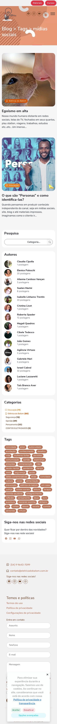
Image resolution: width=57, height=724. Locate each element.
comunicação (12, 459)
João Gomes (24, 341)
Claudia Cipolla (25, 261)
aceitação (11, 451)
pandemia (28, 468)
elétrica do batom (29, 485)
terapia (47, 489)
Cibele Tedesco (25, 332)
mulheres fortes (21, 455)
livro (45, 498)
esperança (39, 459)
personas (10, 510)
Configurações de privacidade (23, 612)
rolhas (16, 506)
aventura (10, 502)
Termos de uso (14, 603)
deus (36, 498)
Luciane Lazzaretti (27, 376)
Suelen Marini (24, 288)
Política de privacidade (19, 608)
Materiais (37, 3)
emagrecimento (34, 493)
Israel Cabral (24, 367)
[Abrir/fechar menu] (52, 14)
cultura (9, 481)
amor (22, 447)
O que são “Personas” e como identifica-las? (25, 197)
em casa (45, 485)
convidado (45, 476)
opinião (26, 459)
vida (8, 455)
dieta (8, 472)
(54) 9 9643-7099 (20, 564)
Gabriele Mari (24, 359)
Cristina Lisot (24, 305)
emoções (10, 464)
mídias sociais (23, 489)
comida (46, 506)
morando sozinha (27, 502)
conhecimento (27, 451)
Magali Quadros (26, 323)
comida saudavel (14, 493)
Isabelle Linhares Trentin (31, 297)
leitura (37, 489)
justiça (9, 489)
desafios (42, 451)
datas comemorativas (16, 476)
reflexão (10, 498)
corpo (19, 481)
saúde (32, 472)
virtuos (22, 510)
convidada (11, 447)
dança (40, 468)
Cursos (50, 3)
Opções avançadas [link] (28, 715)
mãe (38, 464)
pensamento (24, 498)
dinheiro (43, 502)
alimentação (32, 481)
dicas (33, 476)
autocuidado (35, 447)
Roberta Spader (26, 314)
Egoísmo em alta (15, 111)
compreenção (25, 464)
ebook (25, 506)
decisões (37, 455)
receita (36, 506)
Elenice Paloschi (26, 270)
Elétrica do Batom (17, 101)
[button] (16, 710)
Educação (14, 185)
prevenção (11, 485)
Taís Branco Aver (26, 385)
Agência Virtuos (26, 350)
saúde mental (12, 468)
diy (7, 506)
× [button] (47, 674)
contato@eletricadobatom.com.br (29, 570)
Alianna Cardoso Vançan (30, 279)
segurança (20, 472)
